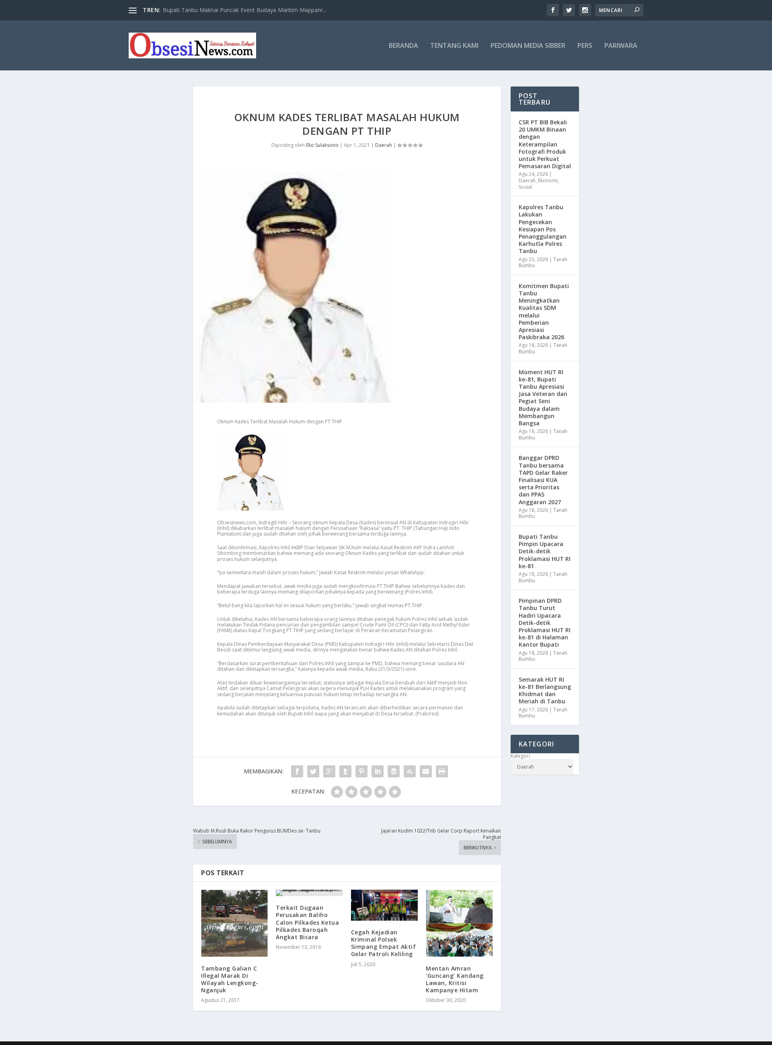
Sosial (525, 186)
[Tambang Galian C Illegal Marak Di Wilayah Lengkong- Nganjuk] (234, 923)
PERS (584, 46)
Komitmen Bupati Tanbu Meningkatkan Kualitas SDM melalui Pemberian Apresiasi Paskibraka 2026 (544, 311)
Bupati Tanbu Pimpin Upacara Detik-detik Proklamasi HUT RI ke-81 (545, 551)
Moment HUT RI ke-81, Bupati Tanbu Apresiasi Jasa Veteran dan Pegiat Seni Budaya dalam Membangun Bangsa (543, 397)
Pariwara (620, 46)
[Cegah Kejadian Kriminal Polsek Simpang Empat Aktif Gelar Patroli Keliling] (384, 905)
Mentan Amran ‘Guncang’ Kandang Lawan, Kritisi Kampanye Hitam (455, 979)
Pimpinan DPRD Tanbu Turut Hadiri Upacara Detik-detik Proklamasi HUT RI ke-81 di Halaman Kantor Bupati (545, 622)
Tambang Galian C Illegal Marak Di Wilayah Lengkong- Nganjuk (230, 979)
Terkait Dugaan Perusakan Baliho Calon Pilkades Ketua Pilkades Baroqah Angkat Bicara (307, 922)
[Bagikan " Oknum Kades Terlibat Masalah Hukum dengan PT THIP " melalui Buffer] (394, 771)
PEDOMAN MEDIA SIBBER (528, 46)
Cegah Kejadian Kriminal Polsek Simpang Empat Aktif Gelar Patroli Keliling (383, 943)
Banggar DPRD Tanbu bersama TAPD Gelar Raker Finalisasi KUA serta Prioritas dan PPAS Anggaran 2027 (543, 479)
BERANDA (403, 46)
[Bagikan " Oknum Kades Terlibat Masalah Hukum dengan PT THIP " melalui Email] (426, 771)
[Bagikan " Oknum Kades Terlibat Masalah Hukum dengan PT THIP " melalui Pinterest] (361, 771)
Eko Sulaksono (322, 145)
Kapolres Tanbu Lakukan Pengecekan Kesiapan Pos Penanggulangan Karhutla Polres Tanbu (543, 229)
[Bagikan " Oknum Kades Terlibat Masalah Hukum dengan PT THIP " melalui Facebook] (297, 771)
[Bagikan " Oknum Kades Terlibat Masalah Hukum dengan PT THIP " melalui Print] (442, 771)
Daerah (383, 145)
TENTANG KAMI (454, 46)
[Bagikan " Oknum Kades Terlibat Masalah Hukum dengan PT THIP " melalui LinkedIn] (378, 771)
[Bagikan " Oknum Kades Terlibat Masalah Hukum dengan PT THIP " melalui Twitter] (313, 771)
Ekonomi (548, 180)
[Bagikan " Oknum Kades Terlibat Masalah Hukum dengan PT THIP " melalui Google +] (329, 771)
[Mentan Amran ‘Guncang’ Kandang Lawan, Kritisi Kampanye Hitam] (459, 923)
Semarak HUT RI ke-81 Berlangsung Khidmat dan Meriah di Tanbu (545, 690)
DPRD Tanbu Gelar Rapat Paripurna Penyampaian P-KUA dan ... (245, 10)
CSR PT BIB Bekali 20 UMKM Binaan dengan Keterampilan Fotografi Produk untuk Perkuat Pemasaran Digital (545, 144)
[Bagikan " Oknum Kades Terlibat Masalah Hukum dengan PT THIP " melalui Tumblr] (345, 771)
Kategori (520, 756)
